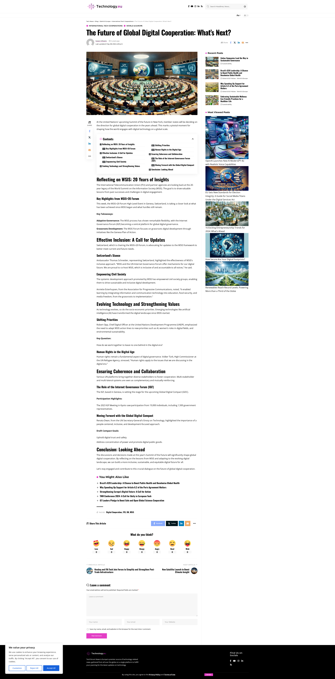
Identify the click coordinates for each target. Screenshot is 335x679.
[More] (247, 43)
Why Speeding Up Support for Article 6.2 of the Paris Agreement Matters (133, 487)
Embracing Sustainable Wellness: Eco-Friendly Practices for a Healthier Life (233, 99)
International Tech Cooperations (105, 26)
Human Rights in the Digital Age (168, 149)
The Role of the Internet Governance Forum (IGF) (171, 159)
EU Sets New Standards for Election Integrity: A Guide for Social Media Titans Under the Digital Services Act (225, 196)
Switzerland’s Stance (114, 157)
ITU (124, 512)
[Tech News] (104, 6)
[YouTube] (192, 6)
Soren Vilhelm (101, 41)
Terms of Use (169, 674)
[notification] (233, 15)
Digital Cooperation (114, 512)
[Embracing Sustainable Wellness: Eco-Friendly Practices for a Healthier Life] (212, 100)
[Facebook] (189, 6)
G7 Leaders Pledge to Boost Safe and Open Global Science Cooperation (132, 500)
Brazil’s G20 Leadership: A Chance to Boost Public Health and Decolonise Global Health (140, 483)
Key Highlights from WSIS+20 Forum (120, 148)
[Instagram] (195, 6)
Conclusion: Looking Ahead (162, 169)
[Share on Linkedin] (239, 43)
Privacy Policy (154, 674)
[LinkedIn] (198, 6)
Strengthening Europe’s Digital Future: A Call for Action (125, 491)
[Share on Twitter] (234, 43)
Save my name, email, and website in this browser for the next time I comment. (120, 629)
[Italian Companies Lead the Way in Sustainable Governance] (212, 62)
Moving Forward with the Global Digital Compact (174, 165)
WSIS (132, 512)
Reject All (34, 668)
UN (128, 512)
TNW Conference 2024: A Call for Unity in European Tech (125, 496)
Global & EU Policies (229, 78)
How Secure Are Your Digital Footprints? (225, 259)
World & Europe (134, 26)
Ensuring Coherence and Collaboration (166, 154)
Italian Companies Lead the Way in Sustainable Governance (234, 59)
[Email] (243, 43)
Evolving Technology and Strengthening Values (121, 166)
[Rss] (201, 6)
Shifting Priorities (162, 145)
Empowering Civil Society (116, 161)
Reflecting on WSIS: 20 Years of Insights (118, 144)
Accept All (51, 668)
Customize (17, 668)
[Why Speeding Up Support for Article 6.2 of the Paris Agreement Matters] (212, 87)
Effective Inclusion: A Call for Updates (117, 152)
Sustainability (227, 64)
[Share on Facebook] (230, 43)
